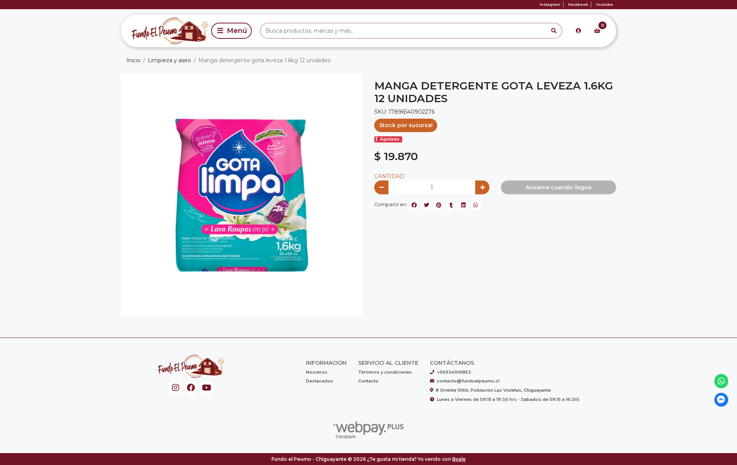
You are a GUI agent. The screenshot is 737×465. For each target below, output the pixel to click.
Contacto (368, 381)
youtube (604, 4)
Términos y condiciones (385, 372)
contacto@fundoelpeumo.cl (468, 381)
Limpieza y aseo (169, 60)
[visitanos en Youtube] (206, 388)
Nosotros (316, 372)
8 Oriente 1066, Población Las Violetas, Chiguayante (493, 390)
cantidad (389, 176)
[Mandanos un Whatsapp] (721, 381)
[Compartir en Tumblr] (451, 205)
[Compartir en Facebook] (414, 205)
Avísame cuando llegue (558, 187)
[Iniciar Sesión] (578, 31)
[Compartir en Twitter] (426, 205)
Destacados (319, 381)
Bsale (459, 459)
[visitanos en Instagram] (176, 388)
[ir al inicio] (191, 366)
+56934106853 (454, 372)
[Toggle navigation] (231, 31)
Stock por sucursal (406, 125)
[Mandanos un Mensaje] (721, 400)
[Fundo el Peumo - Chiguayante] (165, 31)
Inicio (133, 60)
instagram (550, 4)
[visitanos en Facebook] (191, 388)
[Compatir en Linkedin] (463, 205)
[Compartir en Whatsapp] (475, 205)
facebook (578, 4)
